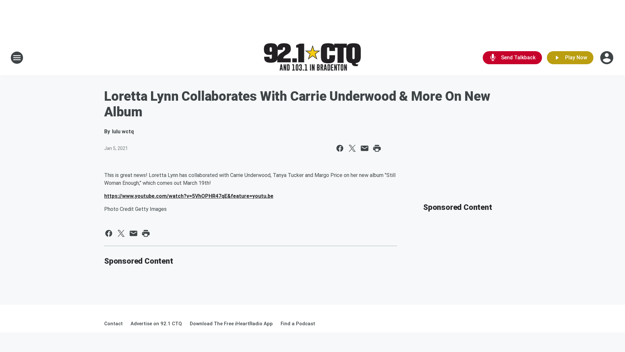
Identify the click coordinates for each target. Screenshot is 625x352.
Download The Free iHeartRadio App (231, 324)
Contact (113, 324)
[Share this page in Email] (364, 148)
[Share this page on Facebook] (339, 148)
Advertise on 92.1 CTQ (156, 324)
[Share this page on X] (352, 148)
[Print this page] (377, 148)
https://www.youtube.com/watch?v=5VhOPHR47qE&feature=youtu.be (188, 196)
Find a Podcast (298, 324)
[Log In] (607, 57)
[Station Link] (312, 57)
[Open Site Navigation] (16, 57)
